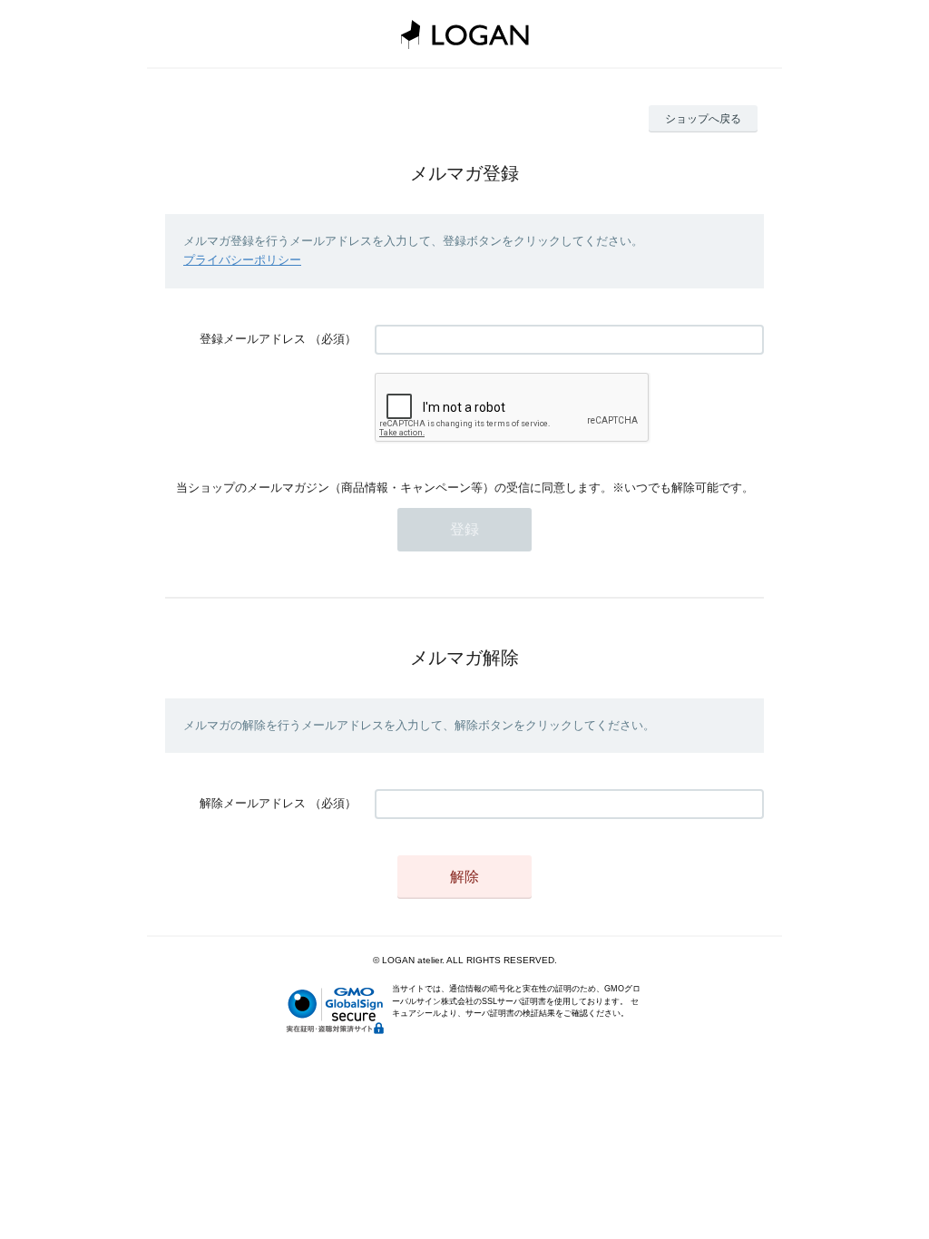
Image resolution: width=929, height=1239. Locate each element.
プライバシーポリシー (242, 260)
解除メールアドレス (253, 803)
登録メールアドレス (253, 339)
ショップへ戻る (703, 118)
